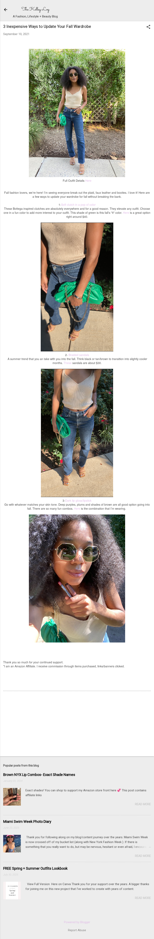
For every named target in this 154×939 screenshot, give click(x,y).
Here (88, 181)
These (68, 363)
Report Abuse (77, 930)
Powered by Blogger (77, 922)
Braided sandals (79, 355)
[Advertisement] (33, 724)
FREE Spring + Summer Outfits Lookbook (35, 868)
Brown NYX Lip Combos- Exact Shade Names (39, 775)
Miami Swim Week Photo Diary (27, 821)
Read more (143, 804)
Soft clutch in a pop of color (78, 205)
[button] (148, 27)
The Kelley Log (35, 9)
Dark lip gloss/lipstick (78, 500)
